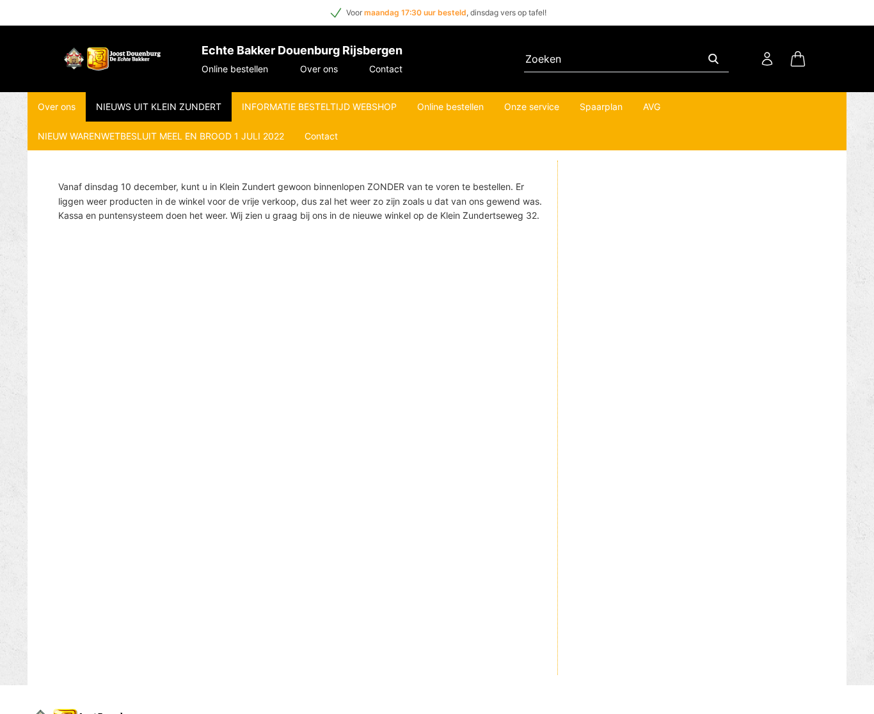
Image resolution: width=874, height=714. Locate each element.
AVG (651, 106)
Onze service (531, 106)
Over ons (319, 68)
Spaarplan (601, 106)
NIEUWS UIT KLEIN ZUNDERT (158, 106)
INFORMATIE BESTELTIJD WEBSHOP (319, 106)
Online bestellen (235, 68)
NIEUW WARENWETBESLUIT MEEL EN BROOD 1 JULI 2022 (161, 136)
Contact (385, 68)
